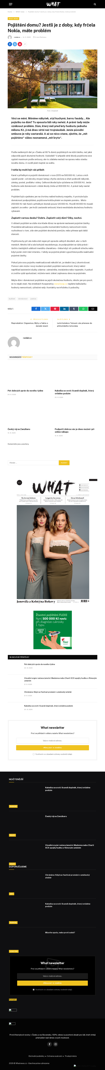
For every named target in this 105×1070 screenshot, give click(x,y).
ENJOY (12, 835)
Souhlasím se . (53, 754)
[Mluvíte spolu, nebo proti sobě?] (25, 942)
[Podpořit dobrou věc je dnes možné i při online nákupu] (76, 414)
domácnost (23, 299)
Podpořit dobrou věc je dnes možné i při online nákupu (74, 430)
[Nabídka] (10, 4)
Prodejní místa (71, 1056)
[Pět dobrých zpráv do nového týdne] (29, 375)
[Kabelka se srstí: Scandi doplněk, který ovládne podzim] (76, 375)
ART (11, 894)
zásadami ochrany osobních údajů (59, 754)
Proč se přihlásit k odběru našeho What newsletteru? (52, 733)
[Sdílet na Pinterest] (20, 44)
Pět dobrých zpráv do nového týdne (25, 391)
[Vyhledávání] (94, 4)
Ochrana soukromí (54, 1056)
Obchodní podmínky (36, 1056)
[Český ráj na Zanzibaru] (29, 414)
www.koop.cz (60, 284)
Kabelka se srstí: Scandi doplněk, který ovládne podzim (74, 392)
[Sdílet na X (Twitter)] (15, 44)
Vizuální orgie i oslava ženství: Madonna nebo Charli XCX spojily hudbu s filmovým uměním (60, 679)
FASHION (13, 806)
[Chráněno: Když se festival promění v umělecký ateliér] (15, 695)
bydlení (12, 299)
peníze (33, 299)
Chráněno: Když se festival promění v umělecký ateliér (48, 692)
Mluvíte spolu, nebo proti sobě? (60, 932)
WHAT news (13, 18)
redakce (17, 37)
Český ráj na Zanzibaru (19, 429)
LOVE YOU (14, 951)
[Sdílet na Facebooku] (10, 44)
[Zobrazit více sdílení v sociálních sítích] (25, 44)
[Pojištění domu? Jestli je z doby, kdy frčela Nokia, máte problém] (52, 79)
